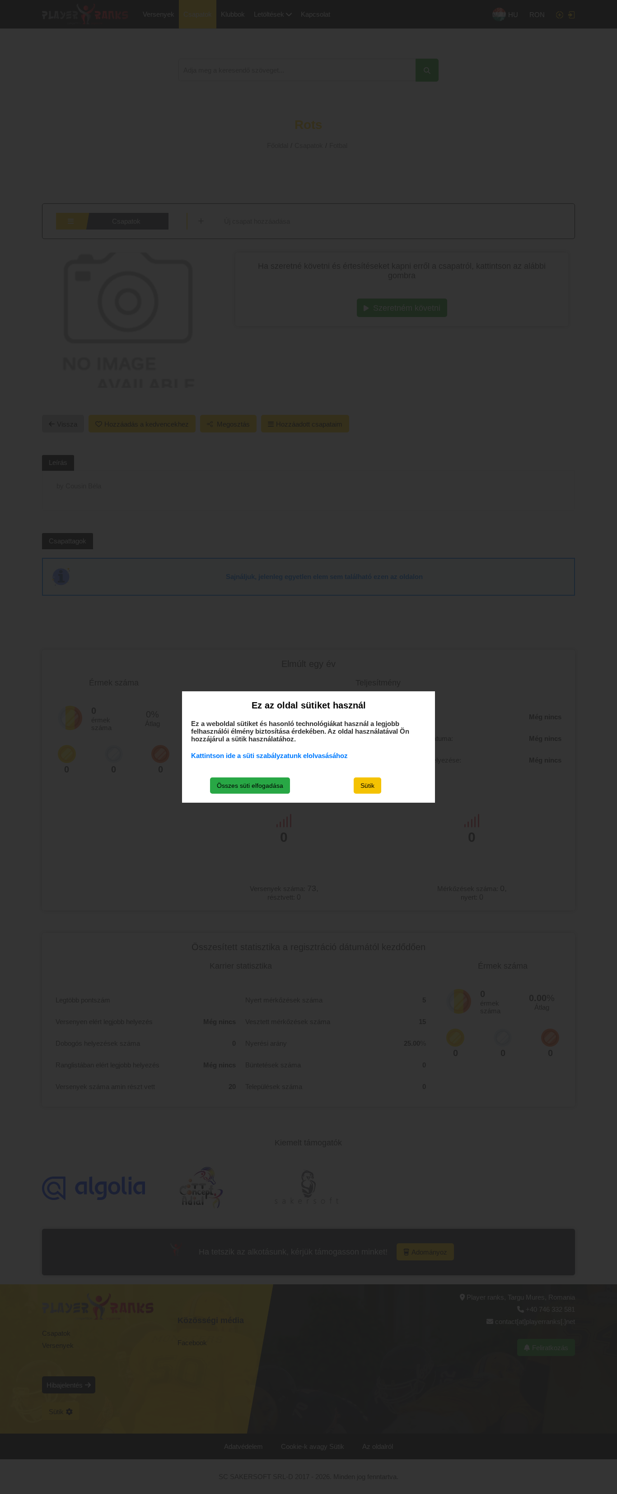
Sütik (367, 785)
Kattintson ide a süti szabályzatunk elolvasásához (269, 755)
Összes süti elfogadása (250, 785)
